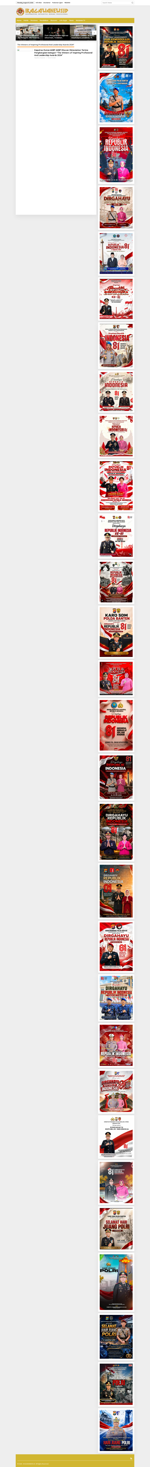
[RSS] (131, 1458)
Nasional (42, 58)
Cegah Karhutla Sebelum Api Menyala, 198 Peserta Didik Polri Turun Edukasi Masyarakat (28, 36)
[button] (132, 3)
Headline (37, 58)
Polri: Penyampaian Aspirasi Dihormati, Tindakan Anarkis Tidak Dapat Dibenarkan (56, 36)
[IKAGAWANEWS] (42, 12)
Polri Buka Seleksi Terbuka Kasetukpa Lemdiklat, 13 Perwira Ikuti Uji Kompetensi (82, 36)
